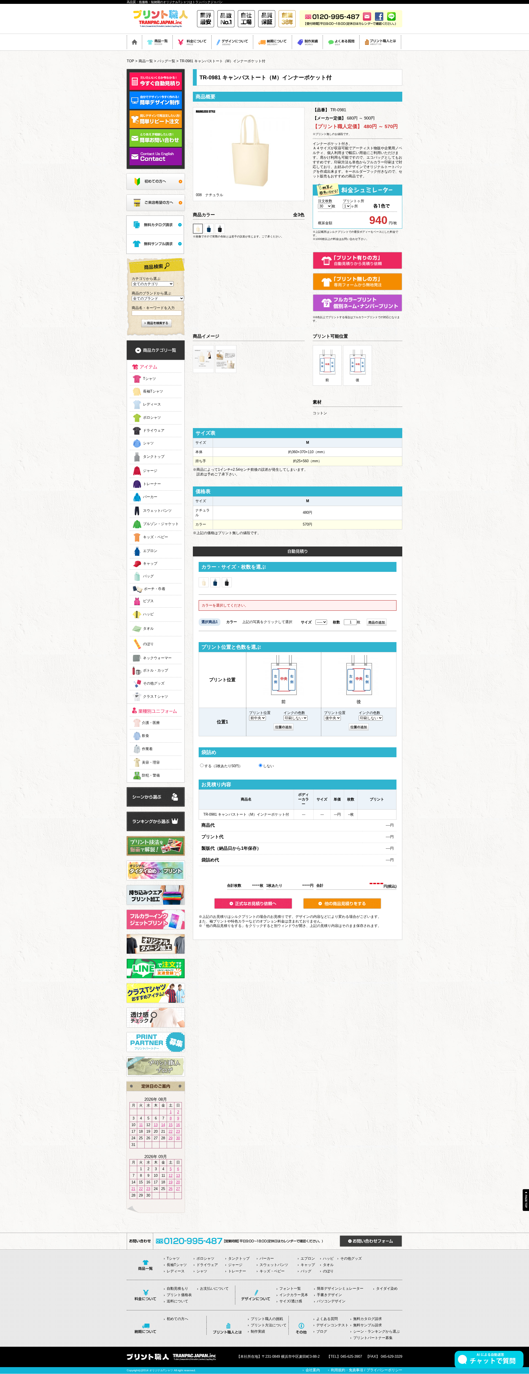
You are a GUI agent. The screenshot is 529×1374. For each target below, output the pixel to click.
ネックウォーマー (157, 658)
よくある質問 (327, 1319)
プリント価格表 (179, 1295)
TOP (130, 61)
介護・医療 (151, 723)
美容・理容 (151, 762)
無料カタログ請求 (367, 1319)
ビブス (148, 601)
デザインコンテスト (332, 1325)
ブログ (321, 1331)
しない (268, 766)
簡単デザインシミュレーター (340, 1288)
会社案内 (313, 1370)
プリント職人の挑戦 (267, 1319)
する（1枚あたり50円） (223, 766)
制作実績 (258, 1331)
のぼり (148, 644)
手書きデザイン (329, 1295)
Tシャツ (149, 379)
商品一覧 (146, 61)
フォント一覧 (290, 1288)
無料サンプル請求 (367, 1325)
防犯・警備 (151, 775)
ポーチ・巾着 (154, 589)
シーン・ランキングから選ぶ (376, 1331)
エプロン (150, 551)
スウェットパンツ (157, 511)
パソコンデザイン (331, 1301)
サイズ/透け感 (290, 1301)
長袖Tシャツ (153, 391)
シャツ (148, 443)
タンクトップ (153, 457)
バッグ (148, 576)
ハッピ (148, 614)
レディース (152, 404)
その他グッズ (153, 683)
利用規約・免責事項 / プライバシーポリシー (366, 1370)
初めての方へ (177, 1319)
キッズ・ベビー (155, 537)
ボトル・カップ (155, 670)
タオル (148, 629)
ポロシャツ (152, 418)
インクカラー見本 (293, 1295)
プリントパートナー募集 (373, 1338)
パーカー (150, 497)
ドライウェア (153, 430)
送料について (177, 1301)
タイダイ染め (387, 1288)
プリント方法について (269, 1325)
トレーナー (152, 484)
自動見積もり (177, 1288)
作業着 (147, 749)
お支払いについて (214, 1288)
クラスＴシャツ (155, 697)
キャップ (150, 564)
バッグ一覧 (166, 61)
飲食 (145, 736)
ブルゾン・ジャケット (161, 524)
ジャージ (150, 471)
